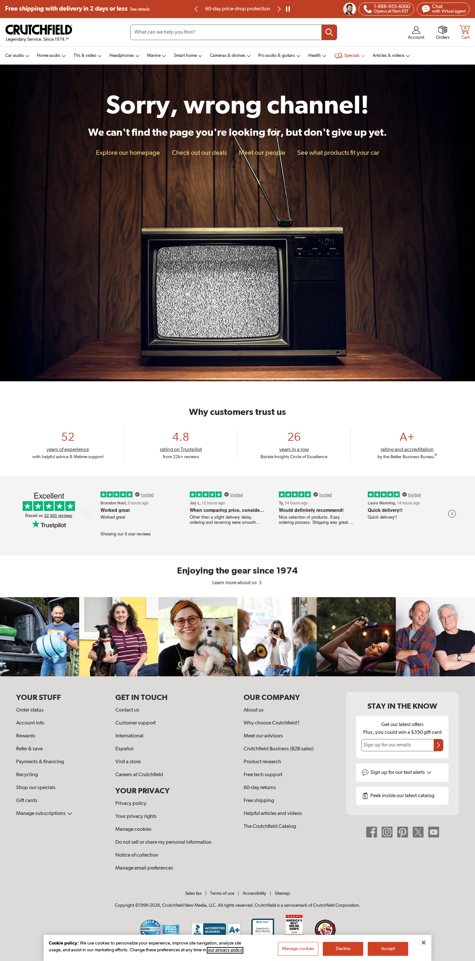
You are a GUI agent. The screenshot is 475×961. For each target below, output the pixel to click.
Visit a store (128, 762)
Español (124, 749)
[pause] (287, 9)
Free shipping (77, 9)
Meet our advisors (263, 736)
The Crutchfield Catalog (270, 826)
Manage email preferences (144, 868)
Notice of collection (136, 855)
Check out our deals (199, 153)
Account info (30, 723)
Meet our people (262, 153)
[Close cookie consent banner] (423, 942)
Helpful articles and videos (273, 813)
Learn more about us (235, 583)
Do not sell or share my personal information (163, 842)
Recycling (27, 774)
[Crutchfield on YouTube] (433, 832)
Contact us (127, 710)
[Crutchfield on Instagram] (387, 832)
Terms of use (222, 893)
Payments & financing (40, 762)
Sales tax (193, 893)
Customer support (135, 723)
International (129, 736)
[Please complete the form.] (438, 745)
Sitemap (282, 893)
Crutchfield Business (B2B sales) (279, 749)
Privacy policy (130, 803)
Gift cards (26, 800)
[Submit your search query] (329, 32)
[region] (237, 636)
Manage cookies (133, 829)
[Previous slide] (196, 9)
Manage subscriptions (41, 813)
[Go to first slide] (278, 9)
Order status (30, 710)
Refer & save (29, 749)
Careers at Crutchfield (139, 774)
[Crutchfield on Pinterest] (402, 832)
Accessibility (254, 893)
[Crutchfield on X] (418, 832)
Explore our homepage (128, 153)
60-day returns (237, 9)
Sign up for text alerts (398, 772)
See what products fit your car (338, 153)
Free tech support (263, 774)
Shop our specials (36, 787)
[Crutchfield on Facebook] (371, 832)
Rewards (25, 736)
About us (254, 710)
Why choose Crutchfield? (272, 723)
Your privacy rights (136, 816)
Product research (262, 762)
